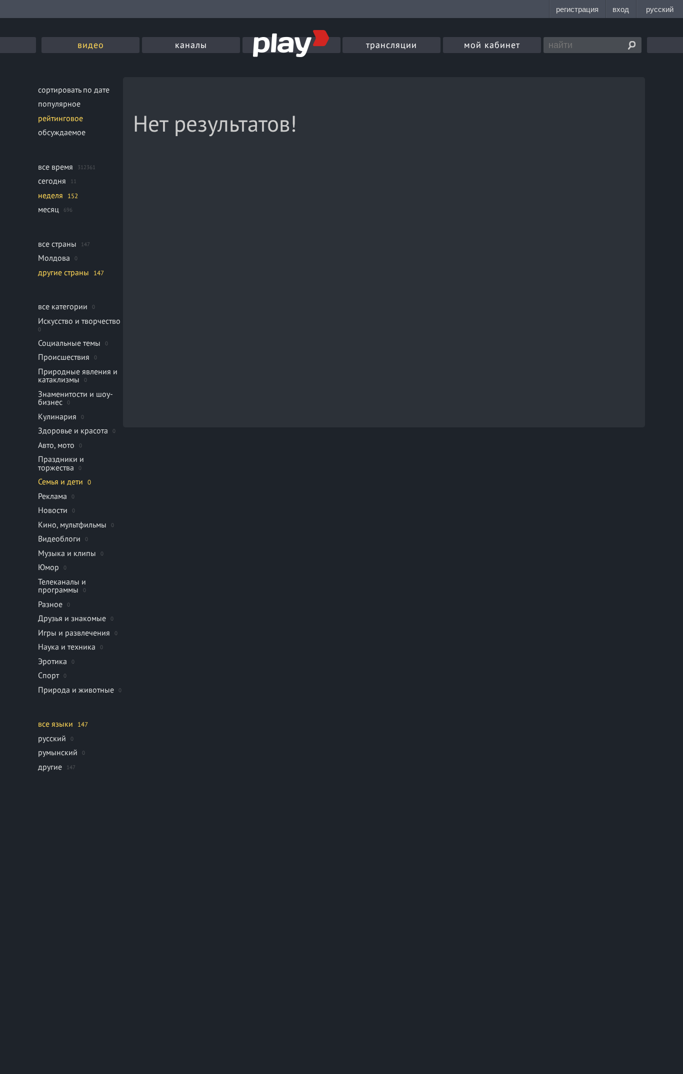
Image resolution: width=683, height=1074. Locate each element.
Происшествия (64, 357)
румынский (58, 752)
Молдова (54, 258)
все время (55, 167)
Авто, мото (56, 445)
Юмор (48, 567)
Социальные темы (69, 343)
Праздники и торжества (61, 463)
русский (52, 738)
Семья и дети (60, 481)
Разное (50, 604)
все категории (63, 306)
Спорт (48, 675)
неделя (50, 195)
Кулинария (57, 416)
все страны (57, 244)
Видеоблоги (59, 538)
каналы (191, 45)
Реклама (52, 496)
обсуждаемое (62, 132)
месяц (48, 209)
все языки (55, 724)
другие (50, 767)
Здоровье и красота (73, 430)
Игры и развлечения (74, 633)
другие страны (63, 272)
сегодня (52, 181)
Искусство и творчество (79, 321)
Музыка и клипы (67, 553)
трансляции (391, 45)
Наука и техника (67, 647)
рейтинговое (60, 118)
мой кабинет (492, 45)
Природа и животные (76, 690)
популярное (59, 104)
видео (91, 45)
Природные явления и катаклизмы (78, 375)
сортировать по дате (74, 90)
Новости (53, 510)
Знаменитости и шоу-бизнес (75, 398)
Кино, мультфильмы (72, 524)
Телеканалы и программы (62, 586)
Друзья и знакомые (72, 618)
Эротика (52, 661)
